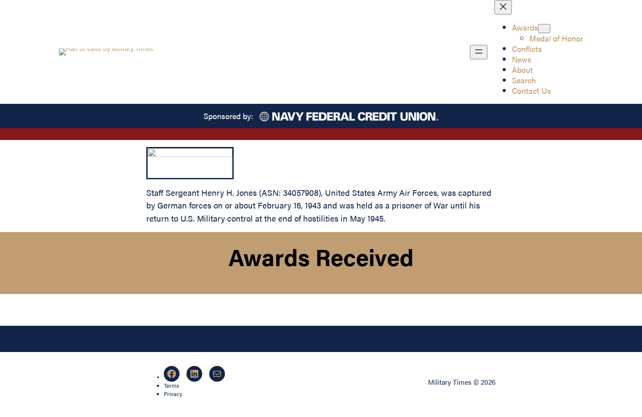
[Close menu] (503, 7)
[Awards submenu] (544, 28)
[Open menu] (478, 52)
